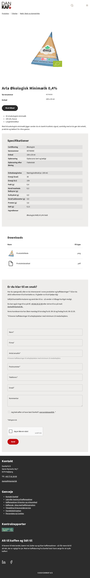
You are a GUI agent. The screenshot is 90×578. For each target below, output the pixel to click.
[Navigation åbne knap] (87, 5)
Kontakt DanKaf (12, 496)
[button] (72, 5)
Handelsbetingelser (13, 510)
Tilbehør (14, 13)
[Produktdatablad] (11, 263)
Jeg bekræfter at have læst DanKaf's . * (33, 412)
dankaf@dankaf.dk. (15, 306)
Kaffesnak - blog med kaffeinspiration (20, 505)
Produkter (5, 13)
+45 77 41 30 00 (11, 476)
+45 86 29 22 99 (37, 304)
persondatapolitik (47, 412)
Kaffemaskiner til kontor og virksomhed (21, 502)
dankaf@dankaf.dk (9, 481)
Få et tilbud (9, 108)
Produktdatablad (23, 263)
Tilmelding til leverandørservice (18, 508)
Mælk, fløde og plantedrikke (30, 13)
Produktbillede (22, 253)
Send (13, 441)
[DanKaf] (6, 5)
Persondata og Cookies (15, 513)
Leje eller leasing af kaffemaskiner (19, 499)
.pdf (79, 263)
